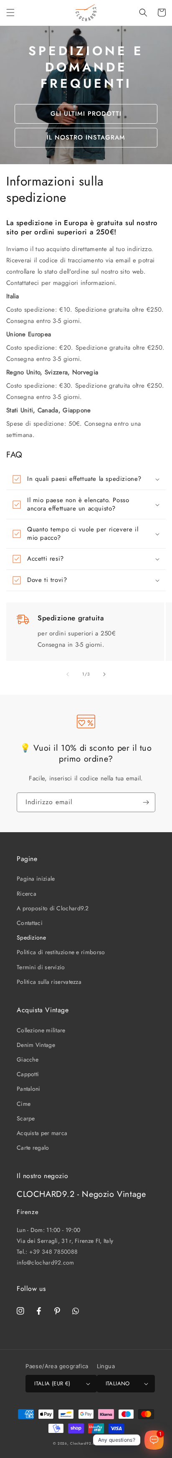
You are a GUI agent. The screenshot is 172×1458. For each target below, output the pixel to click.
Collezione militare (41, 1030)
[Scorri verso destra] (104, 674)
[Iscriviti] (146, 802)
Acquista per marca (42, 1133)
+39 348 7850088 (53, 1251)
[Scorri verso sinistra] (67, 674)
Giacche (27, 1059)
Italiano (118, 1383)
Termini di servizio (41, 967)
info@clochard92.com (45, 1262)
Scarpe (26, 1118)
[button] (10, 12)
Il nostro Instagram (86, 137)
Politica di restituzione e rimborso (61, 952)
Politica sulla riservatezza (49, 982)
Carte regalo (33, 1147)
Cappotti (28, 1074)
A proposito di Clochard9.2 (53, 908)
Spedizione (31, 937)
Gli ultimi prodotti (86, 113)
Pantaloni (28, 1089)
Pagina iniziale (36, 878)
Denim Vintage (36, 1045)
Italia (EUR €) (52, 1383)
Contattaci (30, 923)
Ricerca (26, 893)
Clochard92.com (85, 1443)
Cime (23, 1104)
